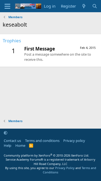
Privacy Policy (65, 168)
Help (7, 145)
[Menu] (7, 6)
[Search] (94, 6)
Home (20, 145)
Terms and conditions (42, 140)
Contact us (12, 140)
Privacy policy (74, 140)
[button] (5, 133)
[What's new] (84, 6)
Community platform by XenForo (46, 155)
